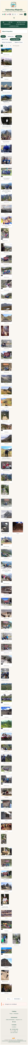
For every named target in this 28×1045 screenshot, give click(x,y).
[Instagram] (14, 1021)
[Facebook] (12, 1021)
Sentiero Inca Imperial (7, 42)
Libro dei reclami (14, 1032)
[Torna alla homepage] (3, 22)
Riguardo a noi (19, 1019)
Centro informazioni (10, 1019)
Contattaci (14, 1026)
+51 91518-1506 (15, 1029)
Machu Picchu (5, 39)
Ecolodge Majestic (15, 39)
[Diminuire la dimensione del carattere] (22, 14)
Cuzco (3, 36)
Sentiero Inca (10, 36)
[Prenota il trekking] (14, 18)
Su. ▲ (8, 998)
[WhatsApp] (15, 1021)
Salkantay (19, 36)
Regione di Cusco (19, 42)
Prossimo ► (17, 998)
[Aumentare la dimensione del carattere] (20, 14)
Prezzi (11, 1013)
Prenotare (16, 1013)
